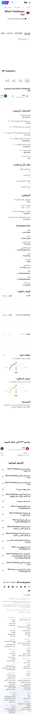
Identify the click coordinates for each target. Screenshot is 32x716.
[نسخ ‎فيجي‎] (17, 279)
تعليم (29, 696)
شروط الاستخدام (11, 675)
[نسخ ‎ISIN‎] (17, 273)
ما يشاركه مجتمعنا (25, 682)
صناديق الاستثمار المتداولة (23, 626)
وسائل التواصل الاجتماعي (24, 680)
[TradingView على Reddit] (29, 591)
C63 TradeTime (11, 669)
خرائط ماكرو (27, 666)
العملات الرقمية (26, 630)
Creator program (25, 686)
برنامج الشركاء (11, 710)
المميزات (13, 619)
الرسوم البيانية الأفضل (24, 619)
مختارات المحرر (26, 698)
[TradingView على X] (29, 587)
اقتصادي (28, 650)
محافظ (28, 660)
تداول (29, 694)
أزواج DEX (27, 634)
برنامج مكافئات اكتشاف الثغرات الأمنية (9, 686)
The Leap (12, 636)
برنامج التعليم (12, 712)
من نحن (13, 651)
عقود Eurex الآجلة (10, 644)
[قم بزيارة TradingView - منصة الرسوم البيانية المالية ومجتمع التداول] (9, 71)
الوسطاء (13, 632)
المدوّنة (13, 655)
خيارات (28, 664)
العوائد (28, 652)
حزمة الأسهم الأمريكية (9, 646)
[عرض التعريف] (21, 115)
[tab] (10, 295)
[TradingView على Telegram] (8, 587)
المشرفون (27, 689)
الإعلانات (13, 707)
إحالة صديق (27, 684)
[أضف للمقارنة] (12, 96)
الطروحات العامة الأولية (24, 655)
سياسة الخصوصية (10, 678)
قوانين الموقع (27, 687)
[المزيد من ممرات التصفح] (23, 7)
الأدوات (13, 694)
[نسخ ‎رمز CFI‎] (23, 285)
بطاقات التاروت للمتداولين (8, 667)
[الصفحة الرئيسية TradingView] (25, 3)
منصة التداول (12, 702)
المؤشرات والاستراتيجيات (24, 703)
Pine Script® (26, 668)
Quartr (8, 609)
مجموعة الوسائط (11, 660)
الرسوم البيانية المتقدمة (9, 700)
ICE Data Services (13, 598)
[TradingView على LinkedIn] (13, 587)
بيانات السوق (12, 623)
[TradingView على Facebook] (25, 587)
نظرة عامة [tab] (27, 33)
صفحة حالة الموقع (10, 689)
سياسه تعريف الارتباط (9, 680)
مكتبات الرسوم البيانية (9, 696)
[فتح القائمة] (29, 2)
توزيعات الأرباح (26, 653)
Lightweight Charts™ (9, 698)
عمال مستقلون (26, 707)
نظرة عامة (12, 630)
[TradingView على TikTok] (4, 587)
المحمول (28, 673)
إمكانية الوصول (11, 682)
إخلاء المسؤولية (11, 676)
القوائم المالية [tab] (18, 33)
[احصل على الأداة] (3, 355)
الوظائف (13, 659)
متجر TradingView (10, 666)
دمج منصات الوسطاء (10, 709)
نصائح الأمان (12, 684)
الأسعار (13, 621)
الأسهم (28, 625)
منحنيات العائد (26, 662)
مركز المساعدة (11, 657)
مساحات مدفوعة (26, 709)
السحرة (28, 705)
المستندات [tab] (9, 33)
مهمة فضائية (12, 653)
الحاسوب (28, 675)
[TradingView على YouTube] (21, 587)
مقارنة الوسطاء (11, 634)
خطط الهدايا (12, 625)
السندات (28, 628)
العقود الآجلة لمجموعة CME (9, 641)
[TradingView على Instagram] (17, 587)
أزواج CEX (27, 632)
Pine (29, 636)
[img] (9, 18)
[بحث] (12, 2)
